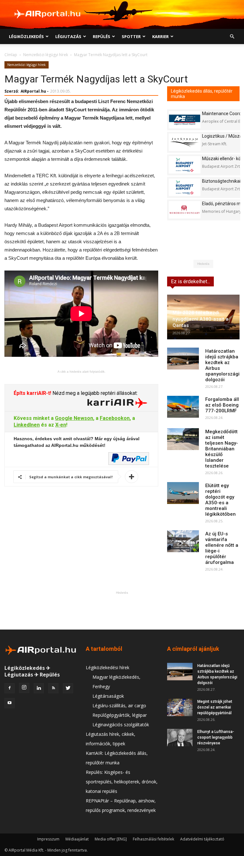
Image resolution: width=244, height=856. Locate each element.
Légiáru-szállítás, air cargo (119, 705)
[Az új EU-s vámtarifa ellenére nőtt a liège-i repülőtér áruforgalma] (183, 541)
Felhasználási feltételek (153, 839)
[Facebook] (9, 688)
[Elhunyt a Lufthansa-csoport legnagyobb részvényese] (180, 737)
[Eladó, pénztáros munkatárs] (184, 210)
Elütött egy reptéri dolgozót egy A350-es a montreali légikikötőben (220, 500)
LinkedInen (27, 425)
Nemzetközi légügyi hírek (45, 54)
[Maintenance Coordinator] (184, 119)
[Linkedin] (39, 688)
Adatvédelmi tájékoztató (202, 839)
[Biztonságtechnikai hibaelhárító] (184, 187)
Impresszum (48, 839)
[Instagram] (24, 688)
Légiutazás (68, 36)
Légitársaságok (108, 696)
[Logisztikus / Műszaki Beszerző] (184, 142)
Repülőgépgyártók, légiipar (119, 715)
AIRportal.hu (33, 91)
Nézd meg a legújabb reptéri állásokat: (94, 393)
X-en (60, 425)
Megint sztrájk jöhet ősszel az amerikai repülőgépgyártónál (214, 707)
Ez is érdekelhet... (190, 281)
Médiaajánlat (77, 839)
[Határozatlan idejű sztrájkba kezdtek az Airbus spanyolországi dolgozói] (183, 358)
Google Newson (74, 418)
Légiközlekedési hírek (107, 667)
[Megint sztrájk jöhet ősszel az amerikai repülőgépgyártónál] (180, 707)
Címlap (10, 54)
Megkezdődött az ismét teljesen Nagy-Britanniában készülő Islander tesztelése (221, 449)
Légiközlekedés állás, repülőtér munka (202, 93)
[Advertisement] (122, 610)
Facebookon (115, 418)
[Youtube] (9, 703)
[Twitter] (68, 688)
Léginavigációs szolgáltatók (120, 725)
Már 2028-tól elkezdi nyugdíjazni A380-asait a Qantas (200, 319)
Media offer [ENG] (111, 839)
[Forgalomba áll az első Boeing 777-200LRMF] (183, 407)
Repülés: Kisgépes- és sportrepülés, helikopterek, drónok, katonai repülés (122, 781)
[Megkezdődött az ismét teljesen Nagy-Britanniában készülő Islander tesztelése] (183, 439)
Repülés (101, 36)
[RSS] (53, 688)
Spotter (131, 36)
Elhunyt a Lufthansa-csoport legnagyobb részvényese (215, 737)
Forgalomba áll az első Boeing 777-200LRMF (222, 405)
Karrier (160, 36)
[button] (232, 37)
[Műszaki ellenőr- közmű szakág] (184, 164)
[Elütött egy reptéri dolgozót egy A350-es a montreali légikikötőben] (183, 493)
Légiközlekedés (26, 36)
